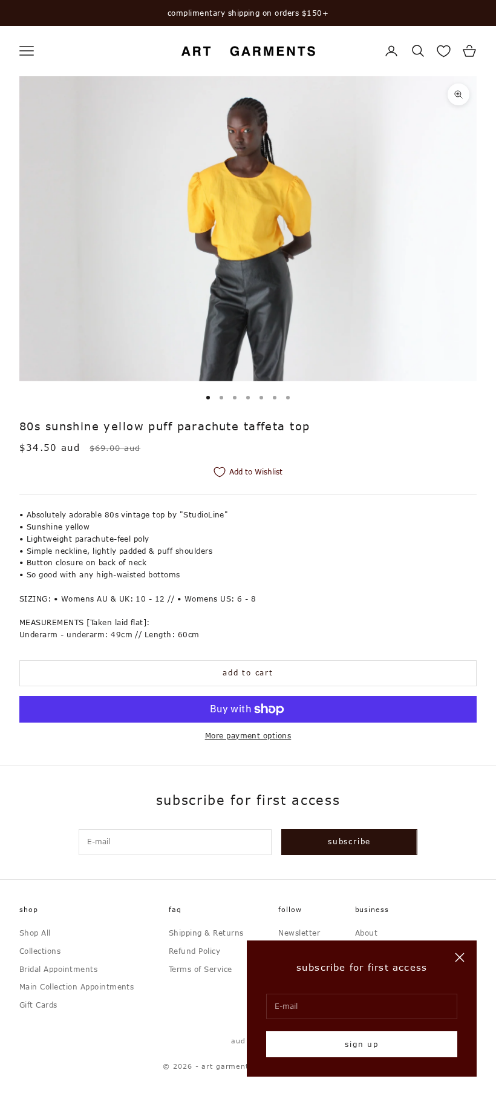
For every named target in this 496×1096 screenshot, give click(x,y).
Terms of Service (200, 969)
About (366, 932)
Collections (39, 951)
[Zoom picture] (458, 94)
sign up (362, 1044)
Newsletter (299, 932)
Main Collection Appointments (76, 986)
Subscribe (349, 841)
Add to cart (248, 672)
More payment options (248, 735)
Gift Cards (38, 1004)
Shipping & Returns (206, 932)
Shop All (35, 932)
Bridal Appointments (58, 969)
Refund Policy (194, 951)
